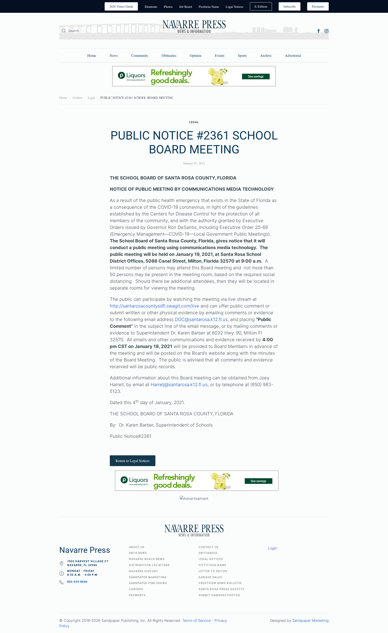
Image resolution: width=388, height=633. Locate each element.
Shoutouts (151, 6)
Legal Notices (234, 6)
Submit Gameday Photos (219, 595)
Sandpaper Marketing (310, 620)
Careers (136, 589)
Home (91, 55)
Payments (318, 6)
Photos (168, 6)
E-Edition (261, 6)
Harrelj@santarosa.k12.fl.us (179, 384)
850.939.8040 (77, 581)
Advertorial (293, 55)
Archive (265, 55)
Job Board (185, 6)
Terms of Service (196, 620)
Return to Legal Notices (133, 460)
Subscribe (289, 6)
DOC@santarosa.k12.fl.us (201, 319)
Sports (242, 55)
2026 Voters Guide (121, 6)
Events (219, 55)
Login (272, 548)
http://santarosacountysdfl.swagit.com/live (154, 306)
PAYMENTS (137, 595)
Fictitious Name (209, 6)
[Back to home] (194, 27)
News (114, 55)
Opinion (195, 55)
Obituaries (169, 55)
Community (139, 55)
